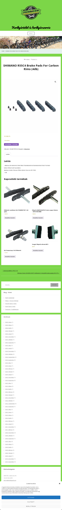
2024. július (8, 363)
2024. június (8, 366)
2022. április (8, 418)
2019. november (9, 462)
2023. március (9, 392)
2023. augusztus (9, 380)
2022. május (8, 415)
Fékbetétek (27, 149)
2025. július (8, 345)
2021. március (9, 430)
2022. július (8, 409)
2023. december (9, 377)
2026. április (8, 328)
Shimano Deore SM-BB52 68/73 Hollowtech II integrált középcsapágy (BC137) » (38, 273)
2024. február (8, 371)
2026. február (8, 331)
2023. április (8, 389)
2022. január (8, 424)
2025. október (9, 339)
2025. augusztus (9, 342)
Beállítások (31, 506)
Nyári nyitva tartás (10, 306)
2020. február (8, 453)
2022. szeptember (10, 403)
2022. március (9, 421)
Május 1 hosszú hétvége (11, 300)
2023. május (8, 386)
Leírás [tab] (8, 154)
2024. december (9, 351)
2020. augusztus (9, 438)
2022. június (8, 412)
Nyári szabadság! (9, 298)
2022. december (9, 398)
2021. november (9, 427)
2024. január (8, 374)
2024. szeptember (10, 357)
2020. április (8, 447)
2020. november (9, 432)
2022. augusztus (9, 406)
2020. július (8, 441)
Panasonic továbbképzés (12, 309)
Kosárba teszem (11, 144)
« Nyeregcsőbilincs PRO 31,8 (10, 270)
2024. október (9, 354)
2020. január (8, 456)
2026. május (8, 325)
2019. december (9, 459)
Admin (28, 59)
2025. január (8, 348)
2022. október (9, 400)
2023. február (8, 395)
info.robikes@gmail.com (10, 480)
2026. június (8, 322)
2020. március (9, 450)
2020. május (8, 444)
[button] (59, 483)
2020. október (9, 435)
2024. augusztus (9, 360)
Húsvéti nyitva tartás (10, 303)
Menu (31, 33)
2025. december (9, 337)
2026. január (8, 334)
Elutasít (31, 502)
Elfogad (31, 497)
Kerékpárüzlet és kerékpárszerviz (31, 27)
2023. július (8, 383)
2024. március (9, 368)
